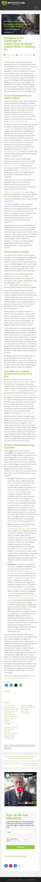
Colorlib (19, 880)
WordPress (32, 880)
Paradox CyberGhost (17, 276)
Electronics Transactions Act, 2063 (14, 192)
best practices (20, 549)
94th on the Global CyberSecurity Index (16, 121)
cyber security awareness (15, 589)
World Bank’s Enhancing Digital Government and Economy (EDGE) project (22, 598)
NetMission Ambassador (25, 55)
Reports (23, 316)
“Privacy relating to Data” (27, 170)
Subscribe (20, 847)
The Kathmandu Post (27, 413)
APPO (6, 746)
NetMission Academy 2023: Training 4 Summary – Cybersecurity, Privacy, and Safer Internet (11, 731)
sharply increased (9, 129)
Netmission (8, 748)
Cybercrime (31, 746)
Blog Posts (7, 57)
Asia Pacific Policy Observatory (17, 746)
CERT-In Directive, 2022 (29, 528)
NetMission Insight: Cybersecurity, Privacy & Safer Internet (27, 707)
